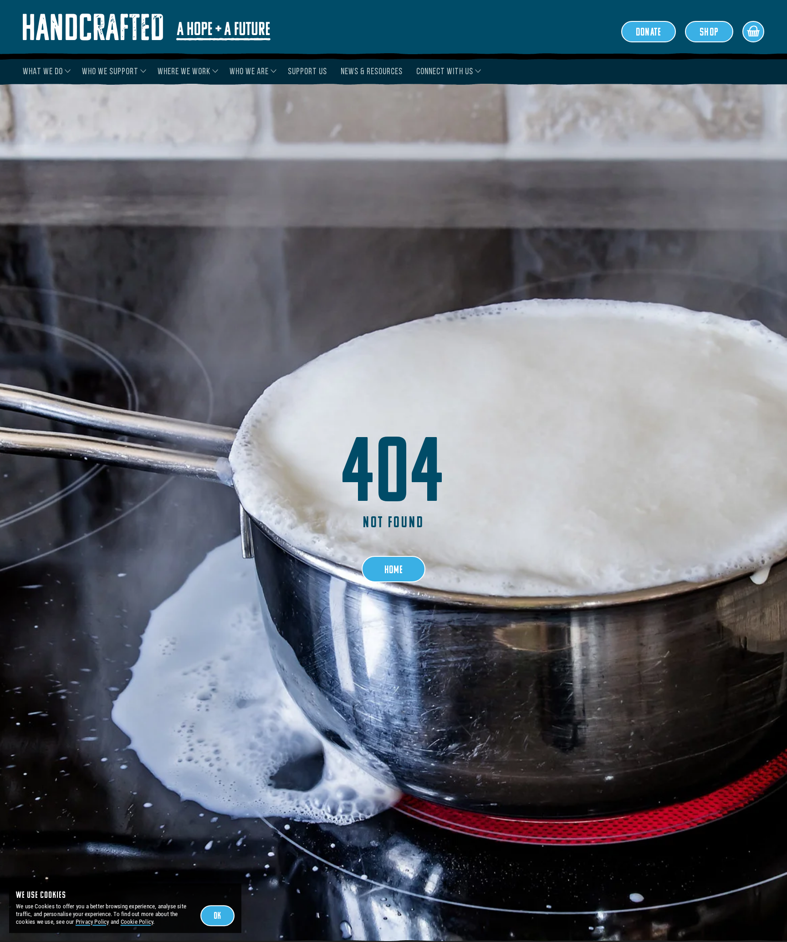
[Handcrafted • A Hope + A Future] (147, 27)
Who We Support (110, 71)
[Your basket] (753, 31)
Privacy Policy (92, 921)
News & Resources (372, 71)
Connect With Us (444, 71)
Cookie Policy (137, 921)
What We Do (43, 71)
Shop (709, 32)
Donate (648, 32)
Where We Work (184, 71)
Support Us (307, 71)
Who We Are (249, 71)
